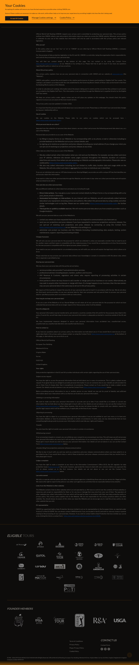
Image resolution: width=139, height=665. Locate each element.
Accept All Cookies (16, 18)
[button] (44, 18)
